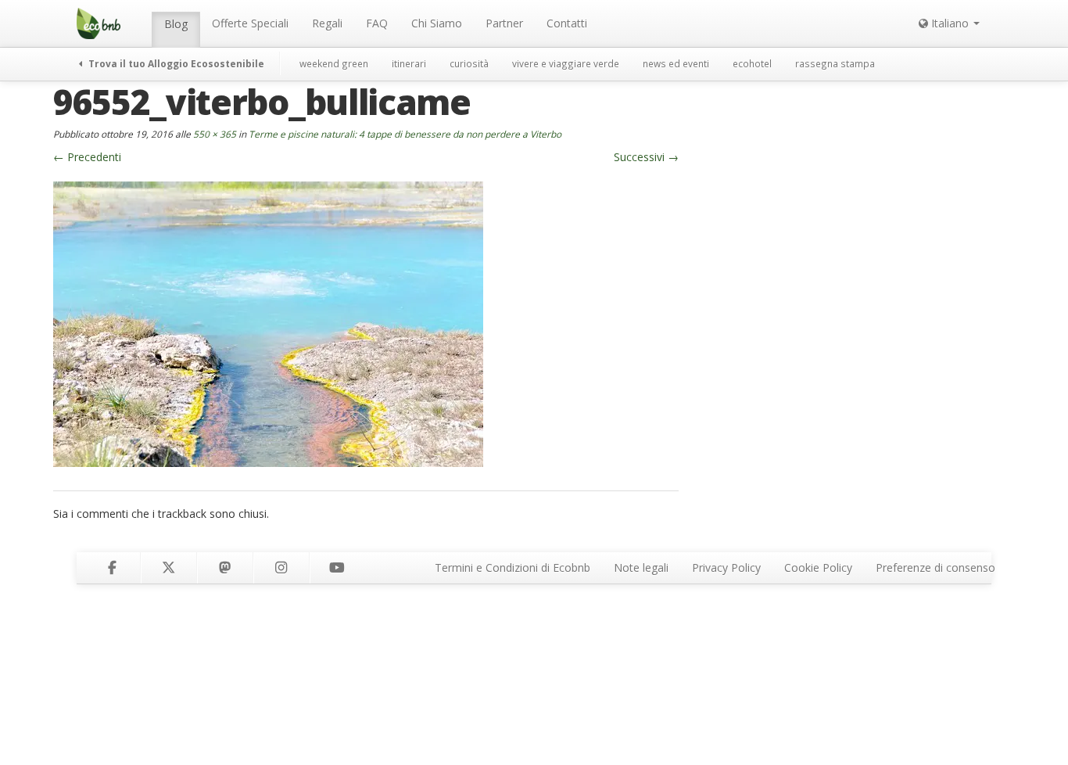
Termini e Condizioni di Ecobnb (512, 567)
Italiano (950, 23)
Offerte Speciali (250, 23)
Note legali (641, 567)
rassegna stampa (835, 63)
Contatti (567, 23)
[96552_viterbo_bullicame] (268, 322)
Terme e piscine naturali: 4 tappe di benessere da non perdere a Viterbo (405, 134)
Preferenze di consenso (935, 567)
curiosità (469, 63)
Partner (504, 23)
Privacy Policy (726, 567)
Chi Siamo (436, 23)
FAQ (377, 23)
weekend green (333, 63)
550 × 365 (214, 134)
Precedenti (87, 156)
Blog (176, 23)
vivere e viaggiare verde (565, 63)
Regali (327, 23)
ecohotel (752, 63)
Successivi (646, 156)
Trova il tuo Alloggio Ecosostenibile (175, 63)
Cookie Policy (818, 567)
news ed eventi (676, 63)
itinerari (409, 63)
